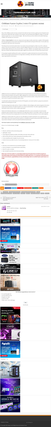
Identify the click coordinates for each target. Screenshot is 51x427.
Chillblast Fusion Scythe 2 (14, 191)
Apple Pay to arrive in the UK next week (42, 197)
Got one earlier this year (7, 295)
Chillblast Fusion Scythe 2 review (28, 191)
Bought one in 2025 (6, 297)
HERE (17, 125)
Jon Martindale (5, 25)
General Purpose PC (29, 25)
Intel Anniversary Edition (6, 193)
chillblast (6, 191)
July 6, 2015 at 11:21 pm (45, 206)
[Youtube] (30, 422)
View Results (25, 304)
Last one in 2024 (5, 298)
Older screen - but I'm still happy (8, 300)
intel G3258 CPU (16, 193)
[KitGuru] (25, 3)
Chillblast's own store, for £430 (28, 122)
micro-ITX (23, 193)
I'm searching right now (6, 294)
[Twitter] (29, 422)
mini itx (28, 193)
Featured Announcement (14, 19)
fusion (38, 191)
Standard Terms (23, 425)
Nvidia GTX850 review (35, 193)
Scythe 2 (47, 193)
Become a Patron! (5, 181)
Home (1, 19)
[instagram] (31, 422)
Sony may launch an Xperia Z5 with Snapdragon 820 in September (9, 198)
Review (42, 193)
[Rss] (26, 422)
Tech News (6, 19)
